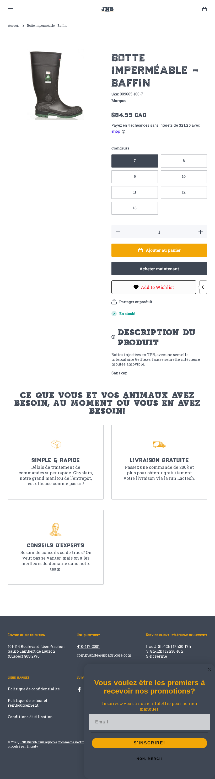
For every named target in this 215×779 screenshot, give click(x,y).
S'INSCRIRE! (149, 743)
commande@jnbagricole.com (104, 655)
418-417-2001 (88, 646)
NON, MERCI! (149, 759)
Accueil (13, 26)
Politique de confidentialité (34, 688)
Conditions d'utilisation (30, 716)
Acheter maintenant (159, 268)
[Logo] (107, 9)
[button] (131, 301)
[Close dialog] (209, 669)
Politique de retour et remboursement (27, 703)
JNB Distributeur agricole (38, 742)
